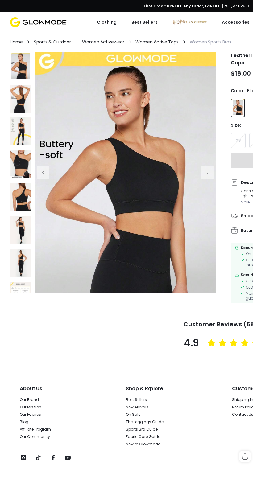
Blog (24, 422)
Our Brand (29, 400)
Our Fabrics (30, 414)
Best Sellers (136, 400)
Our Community (35, 437)
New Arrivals (137, 407)
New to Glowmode (143, 444)
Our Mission (30, 407)
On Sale (133, 414)
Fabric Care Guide (143, 437)
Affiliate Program (35, 429)
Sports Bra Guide (142, 429)
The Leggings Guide (145, 422)
